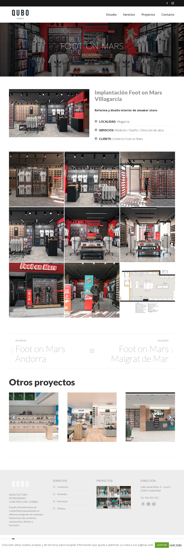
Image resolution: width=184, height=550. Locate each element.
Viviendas (62, 494)
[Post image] (33, 417)
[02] (36, 179)
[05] (36, 234)
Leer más (176, 545)
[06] (92, 234)
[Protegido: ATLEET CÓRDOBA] (113, 503)
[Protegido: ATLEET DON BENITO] (125, 492)
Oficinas (61, 508)
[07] (147, 234)
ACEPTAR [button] (162, 545)
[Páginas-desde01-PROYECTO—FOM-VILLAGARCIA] (147, 290)
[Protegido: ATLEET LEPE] (102, 503)
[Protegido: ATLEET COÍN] (125, 503)
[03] (92, 179)
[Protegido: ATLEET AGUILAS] (102, 492)
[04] (147, 179)
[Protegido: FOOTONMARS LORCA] (113, 492)
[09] (36, 290)
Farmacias (62, 501)
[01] (92, 290)
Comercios (62, 487)
